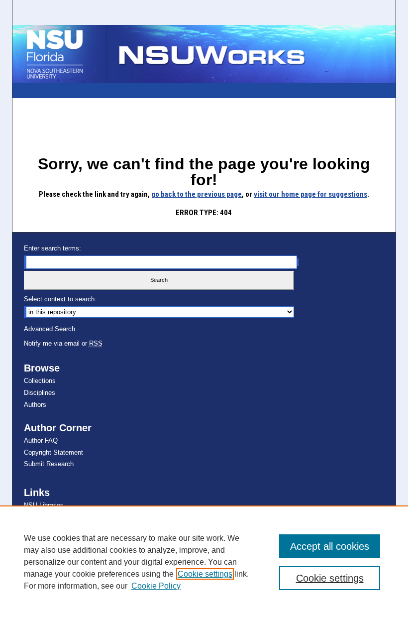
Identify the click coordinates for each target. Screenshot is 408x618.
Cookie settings (205, 574)
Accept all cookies (329, 546)
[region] (204, 561)
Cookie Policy (156, 586)
